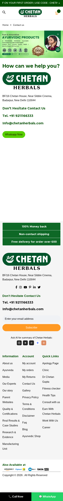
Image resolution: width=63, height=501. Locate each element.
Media (6, 377)
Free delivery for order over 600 (34, 241)
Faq (24, 422)
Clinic (45, 370)
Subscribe (31, 327)
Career (46, 427)
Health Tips (48, 395)
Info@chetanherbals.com (22, 123)
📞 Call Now (15, 496)
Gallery (26, 390)
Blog (25, 429)
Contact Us (28, 383)
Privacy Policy (30, 397)
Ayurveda (7, 370)
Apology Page (50, 363)
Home (5, 25)
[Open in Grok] (43, 342)
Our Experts (9, 383)
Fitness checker (51, 388)
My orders (28, 370)
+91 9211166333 (21, 116)
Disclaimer (28, 415)
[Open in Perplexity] (31, 342)
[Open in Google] (37, 342)
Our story (7, 390)
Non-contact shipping (34, 234)
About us (7, 363)
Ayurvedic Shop (31, 436)
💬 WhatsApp (47, 496)
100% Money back (34, 226)
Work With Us (50, 420)
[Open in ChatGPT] (19, 342)
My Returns (28, 377)
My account (28, 363)
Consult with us (51, 402)
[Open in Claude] (25, 342)
